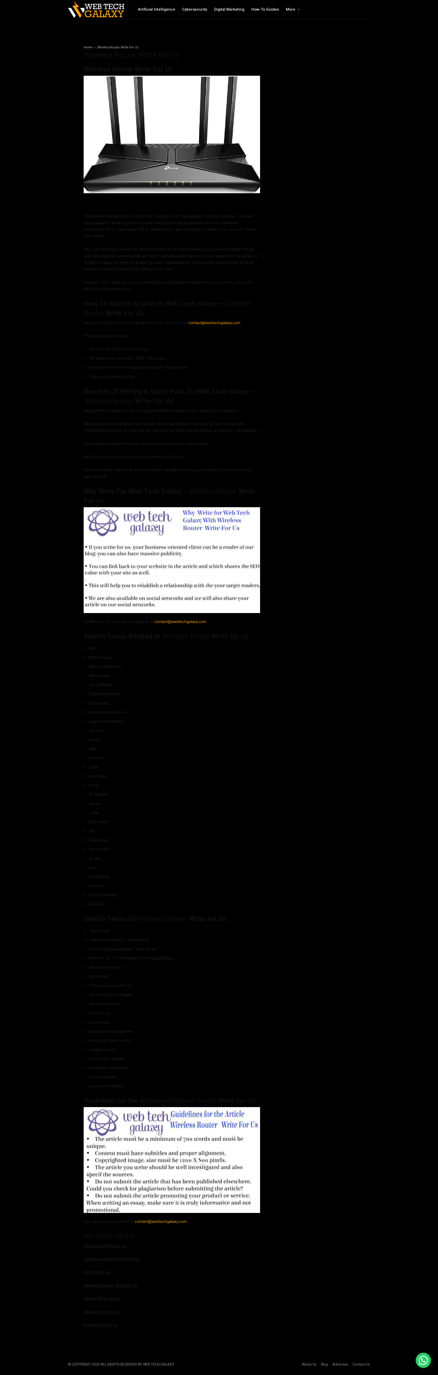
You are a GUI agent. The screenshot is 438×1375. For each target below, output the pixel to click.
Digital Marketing (229, 9)
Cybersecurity (194, 9)
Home (88, 47)
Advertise (340, 1364)
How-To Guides (265, 9)
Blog (324, 1364)
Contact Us (361, 1364)
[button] (423, 1360)
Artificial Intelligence (156, 9)
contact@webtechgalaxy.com (214, 322)
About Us (309, 1364)
